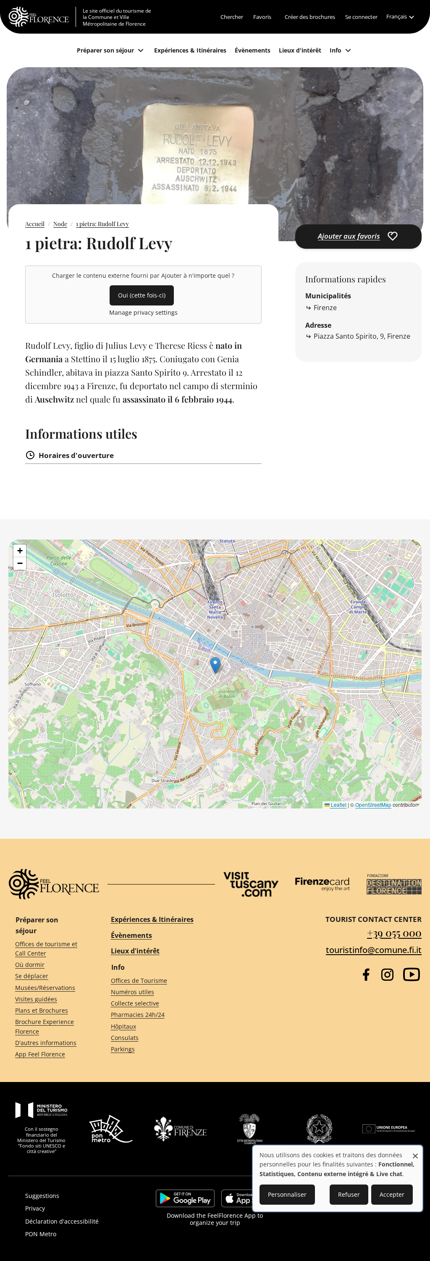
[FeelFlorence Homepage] (42, 16)
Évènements (131, 935)
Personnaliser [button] (287, 1194)
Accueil (35, 224)
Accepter (392, 1194)
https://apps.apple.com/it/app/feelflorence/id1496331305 (247, 1198)
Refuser (349, 1194)
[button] (215, 665)
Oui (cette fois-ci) (141, 295)
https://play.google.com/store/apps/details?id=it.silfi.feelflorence (185, 1198)
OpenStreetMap (373, 804)
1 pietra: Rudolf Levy (102, 224)
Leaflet (338, 804)
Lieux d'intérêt (135, 951)
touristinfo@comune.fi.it (374, 950)
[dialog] (338, 1178)
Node (60, 224)
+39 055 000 (394, 932)
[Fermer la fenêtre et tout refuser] (415, 1151)
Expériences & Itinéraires (152, 919)
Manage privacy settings (143, 312)
